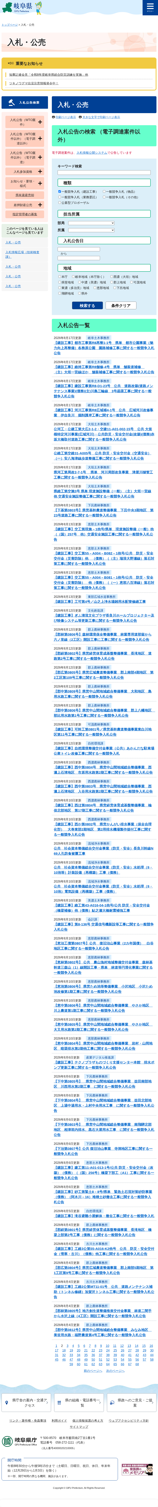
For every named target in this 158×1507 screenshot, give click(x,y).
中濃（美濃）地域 (93, 282)
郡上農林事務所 (98, 629)
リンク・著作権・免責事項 (27, 1420)
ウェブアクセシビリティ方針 (129, 1420)
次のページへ (115, 1370)
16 (151, 1345)
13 (129, 1345)
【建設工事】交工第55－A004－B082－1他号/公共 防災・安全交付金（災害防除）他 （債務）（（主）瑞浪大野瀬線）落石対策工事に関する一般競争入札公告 (104, 558)
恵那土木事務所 (98, 524)
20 (78, 1350)
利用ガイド (59, 1420)
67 (130, 1364)
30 (152, 1350)
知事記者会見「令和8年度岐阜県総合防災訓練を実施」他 (48, 74)
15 (144, 1345)
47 (71, 1359)
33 (71, 1355)
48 (78, 1359)
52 (108, 1359)
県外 (84, 293)
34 (78, 1355)
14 (136, 1345)
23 (100, 1350)
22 (93, 1350)
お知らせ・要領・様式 (23, 184)
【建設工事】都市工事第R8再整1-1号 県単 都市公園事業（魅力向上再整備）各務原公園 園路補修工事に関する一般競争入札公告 (104, 348)
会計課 (92, 919)
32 (64, 1355)
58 (152, 1359)
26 (122, 1350)
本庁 (64, 276)
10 (107, 1345)
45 (56, 1359)
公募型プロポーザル (75, 202)
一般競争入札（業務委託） (79, 197)
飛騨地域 (67, 293)
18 (64, 1350)
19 (71, 1350)
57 (144, 1359)
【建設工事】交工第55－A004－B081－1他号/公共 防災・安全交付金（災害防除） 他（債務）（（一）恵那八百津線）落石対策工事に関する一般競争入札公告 (104, 583)
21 (86, 1350)
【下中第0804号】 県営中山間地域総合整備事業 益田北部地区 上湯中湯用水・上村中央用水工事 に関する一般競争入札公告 (104, 1105)
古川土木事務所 (97, 1243)
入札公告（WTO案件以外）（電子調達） (23, 157)
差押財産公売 (23, 205)
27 (130, 1350)
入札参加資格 (23, 171)
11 (114, 1345)
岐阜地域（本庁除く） (90, 276)
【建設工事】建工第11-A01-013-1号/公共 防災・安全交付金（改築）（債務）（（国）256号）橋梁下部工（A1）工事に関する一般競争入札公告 (104, 1173)
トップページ (10, 24)
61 (86, 1364)
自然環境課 (95, 743)
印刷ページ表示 (66, 117)
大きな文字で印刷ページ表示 (101, 117)
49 (86, 1359)
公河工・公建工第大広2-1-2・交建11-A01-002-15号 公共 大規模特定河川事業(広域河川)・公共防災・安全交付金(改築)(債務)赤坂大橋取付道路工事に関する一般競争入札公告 (104, 434)
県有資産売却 (25, 195)
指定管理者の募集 (25, 214)
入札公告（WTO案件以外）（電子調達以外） (23, 138)
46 (64, 1359)
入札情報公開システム (91, 152)
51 (100, 1359)
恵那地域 (103, 288)
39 (115, 1355)
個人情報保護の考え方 (87, 1420)
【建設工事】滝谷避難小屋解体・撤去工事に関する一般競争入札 (104, 1216)
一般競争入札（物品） (121, 191)
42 (137, 1355)
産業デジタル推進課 (100, 1057)
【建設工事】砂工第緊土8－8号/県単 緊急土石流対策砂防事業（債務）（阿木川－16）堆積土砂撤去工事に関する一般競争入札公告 (103, 1197)
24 (108, 1350)
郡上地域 (119, 282)
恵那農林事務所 (98, 938)
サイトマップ (79, 1426)
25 (115, 1350)
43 (144, 1355)
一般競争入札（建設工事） (79, 191)
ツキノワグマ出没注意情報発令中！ (34, 83)
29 (144, 1350)
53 (115, 1359)
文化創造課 (95, 610)
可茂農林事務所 (98, 724)
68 (137, 1364)
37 (100, 1355)
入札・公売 (13, 242)
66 (122, 1364)
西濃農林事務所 (98, 762)
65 (115, 1364)
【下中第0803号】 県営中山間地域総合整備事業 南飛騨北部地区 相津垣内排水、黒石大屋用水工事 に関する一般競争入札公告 (104, 1130)
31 (56, 1355)
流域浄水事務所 (98, 843)
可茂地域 (139, 282)
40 (122, 1355)
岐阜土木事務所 (98, 338)
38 (108, 1355)
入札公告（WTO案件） (23, 122)
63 (100, 1364)
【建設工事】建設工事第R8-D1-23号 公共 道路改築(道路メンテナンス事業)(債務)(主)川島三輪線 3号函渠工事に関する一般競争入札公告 (103, 391)
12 (122, 1345)
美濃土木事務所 (98, 900)
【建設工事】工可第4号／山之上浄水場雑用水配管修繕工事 (100, 602)
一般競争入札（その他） (123, 197)
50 (93, 1359)
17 (56, 1350)
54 (122, 1359)
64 (108, 1364)
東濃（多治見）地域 (75, 288)
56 (137, 1359)
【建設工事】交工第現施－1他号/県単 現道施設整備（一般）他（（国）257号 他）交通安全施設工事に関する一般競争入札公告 (104, 534)
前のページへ (93, 1370)
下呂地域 (123, 288)
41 (130, 1355)
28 (137, 1350)
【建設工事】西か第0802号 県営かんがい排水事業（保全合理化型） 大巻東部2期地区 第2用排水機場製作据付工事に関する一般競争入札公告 (103, 829)
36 (93, 1355)
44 (152, 1355)
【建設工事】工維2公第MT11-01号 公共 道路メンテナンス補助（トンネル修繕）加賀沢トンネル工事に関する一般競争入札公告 (104, 1292)
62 (93, 1364)
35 (86, 1355)
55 (130, 1359)
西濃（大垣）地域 (125, 276)
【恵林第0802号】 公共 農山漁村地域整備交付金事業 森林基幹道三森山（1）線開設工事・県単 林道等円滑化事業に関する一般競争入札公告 (103, 967)
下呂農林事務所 (98, 505)
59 (71, 1364)
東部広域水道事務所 (102, 596)
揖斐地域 (67, 282)
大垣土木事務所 (98, 424)
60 (78, 1364)
